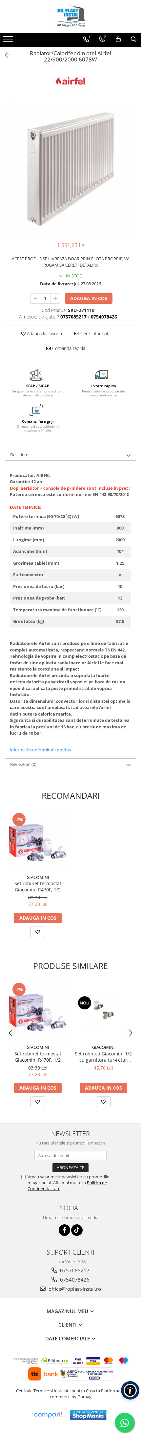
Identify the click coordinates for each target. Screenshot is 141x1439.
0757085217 (74, 1270)
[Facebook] (64, 1230)
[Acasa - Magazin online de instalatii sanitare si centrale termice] (70, 16)
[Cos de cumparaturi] (118, 39)
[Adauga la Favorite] (37, 932)
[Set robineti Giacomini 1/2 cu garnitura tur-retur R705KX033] (103, 1011)
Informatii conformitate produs (40, 750)
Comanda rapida (68, 348)
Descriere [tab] (19, 455)
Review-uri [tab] (23, 764)
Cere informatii (95, 333)
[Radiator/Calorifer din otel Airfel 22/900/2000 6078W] (70, 169)
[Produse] (9, 41)
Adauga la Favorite (45, 333)
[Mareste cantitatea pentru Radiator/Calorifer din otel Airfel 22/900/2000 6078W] (55, 298)
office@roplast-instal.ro (74, 1289)
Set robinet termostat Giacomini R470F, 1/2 (37, 886)
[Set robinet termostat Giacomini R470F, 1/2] (37, 841)
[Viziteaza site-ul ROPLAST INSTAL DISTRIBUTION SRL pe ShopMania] (88, 1415)
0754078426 (74, 1279)
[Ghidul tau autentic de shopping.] (47, 1415)
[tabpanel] (70, 169)
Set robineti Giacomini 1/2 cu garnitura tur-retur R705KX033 (103, 1056)
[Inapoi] (5, 55)
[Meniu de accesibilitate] (130, 1390)
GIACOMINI (38, 877)
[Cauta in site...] (133, 39)
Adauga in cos (88, 298)
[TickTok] (77, 1230)
